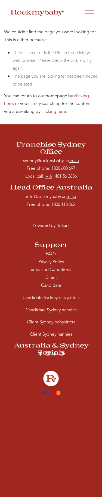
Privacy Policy (51, 262)
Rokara (63, 226)
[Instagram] (47, 353)
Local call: (38, 176)
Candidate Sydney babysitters (51, 298)
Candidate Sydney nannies (51, 310)
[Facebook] (40, 353)
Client (51, 278)
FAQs (51, 254)
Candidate (51, 285)
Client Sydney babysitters (51, 322)
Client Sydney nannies (51, 334)
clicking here (53, 112)
